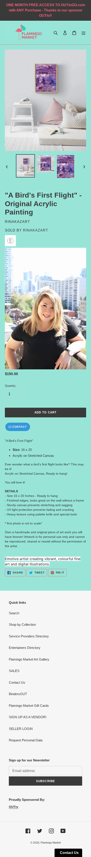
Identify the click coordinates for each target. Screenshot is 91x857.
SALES (14, 671)
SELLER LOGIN (21, 729)
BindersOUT (18, 694)
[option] (25, 166)
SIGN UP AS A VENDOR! (27, 717)
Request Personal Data (25, 740)
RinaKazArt (35, 230)
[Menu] (83, 32)
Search (14, 613)
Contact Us (17, 682)
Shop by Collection (22, 624)
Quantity (10, 385)
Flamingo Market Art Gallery (29, 659)
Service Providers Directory (29, 636)
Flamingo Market (51, 842)
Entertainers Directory (24, 648)
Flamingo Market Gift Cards (29, 705)
